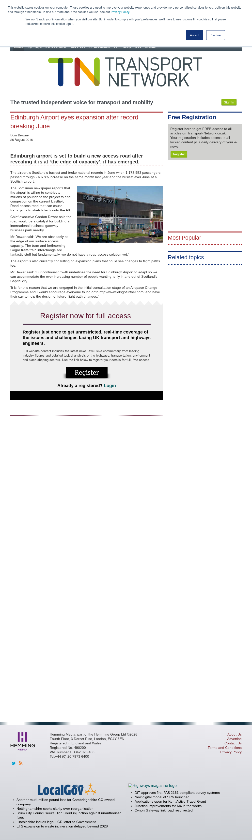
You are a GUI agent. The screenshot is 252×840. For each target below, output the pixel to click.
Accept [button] (194, 35)
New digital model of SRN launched (162, 797)
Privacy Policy (120, 12)
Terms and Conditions (225, 748)
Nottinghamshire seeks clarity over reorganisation (55, 809)
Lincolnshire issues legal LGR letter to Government (56, 822)
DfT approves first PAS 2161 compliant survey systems (177, 793)
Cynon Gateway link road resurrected (164, 810)
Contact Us (233, 743)
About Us (234, 734)
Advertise (234, 739)
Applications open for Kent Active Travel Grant (170, 801)
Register (179, 154)
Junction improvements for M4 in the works (168, 806)
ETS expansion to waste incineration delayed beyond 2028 (62, 826)
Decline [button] (215, 35)
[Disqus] (86, 481)
